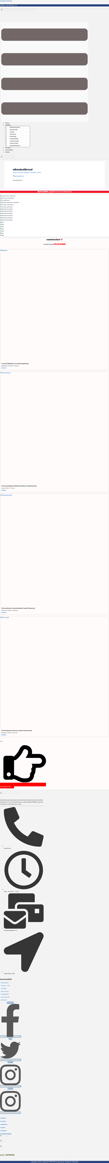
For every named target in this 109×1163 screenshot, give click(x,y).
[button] (44, 72)
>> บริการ (2, 1128)
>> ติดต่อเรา (3, 1131)
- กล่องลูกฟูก (3, 1000)
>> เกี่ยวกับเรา (3, 1124)
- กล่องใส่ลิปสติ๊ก (4, 994)
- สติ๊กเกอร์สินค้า (4, 983)
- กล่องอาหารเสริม (5, 997)
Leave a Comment (18, 172)
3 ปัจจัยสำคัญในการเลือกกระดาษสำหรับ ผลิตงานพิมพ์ (16, 731)
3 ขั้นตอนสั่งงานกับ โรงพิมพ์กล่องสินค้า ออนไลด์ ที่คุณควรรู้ (18, 608)
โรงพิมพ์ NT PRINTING (6, 1)
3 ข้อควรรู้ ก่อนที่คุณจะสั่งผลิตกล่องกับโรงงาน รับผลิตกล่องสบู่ (19, 486)
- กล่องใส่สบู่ (3, 988)
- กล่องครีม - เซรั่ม (5, 986)
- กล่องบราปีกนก (4, 991)
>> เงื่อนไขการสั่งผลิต (5, 1134)
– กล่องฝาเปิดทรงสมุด (14, 145)
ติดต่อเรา (7, 152)
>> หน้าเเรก (3, 1118)
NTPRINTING (9, 1155)
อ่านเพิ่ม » (4, 368)
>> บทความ (3, 1121)
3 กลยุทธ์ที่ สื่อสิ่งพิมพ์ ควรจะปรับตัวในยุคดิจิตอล (15, 364)
